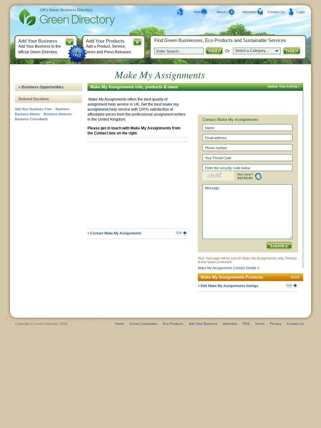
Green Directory (57, 17)
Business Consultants (31, 119)
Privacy (276, 324)
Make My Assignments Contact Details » (228, 268)
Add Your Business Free (33, 109)
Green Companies (143, 324)
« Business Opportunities (41, 87)
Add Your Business (203, 324)
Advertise (249, 12)
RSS (246, 324)
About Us (224, 12)
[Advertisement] (136, 187)
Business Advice (27, 114)
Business (62, 109)
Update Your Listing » (283, 86)
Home (198, 12)
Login (301, 12)
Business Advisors (58, 114)
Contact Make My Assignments (115, 233)
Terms (260, 324)
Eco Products (173, 324)
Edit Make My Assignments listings (229, 286)
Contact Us (276, 12)
